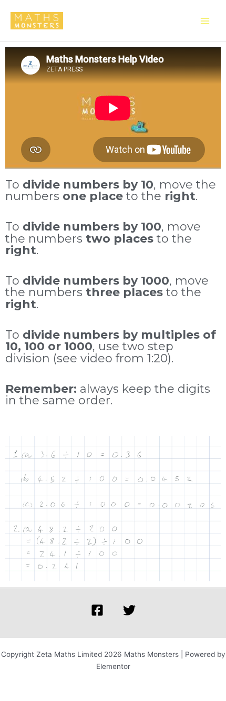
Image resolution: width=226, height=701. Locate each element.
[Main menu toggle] (205, 21)
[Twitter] (129, 610)
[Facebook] (97, 610)
